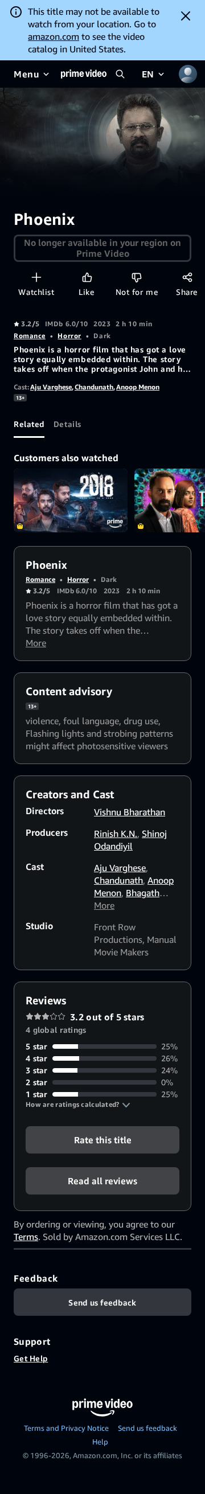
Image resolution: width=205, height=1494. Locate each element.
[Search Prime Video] (120, 74)
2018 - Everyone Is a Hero (71, 501)
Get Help (31, 1358)
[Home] (83, 74)
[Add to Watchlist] (36, 277)
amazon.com (53, 36)
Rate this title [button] (103, 1140)
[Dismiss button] (186, 15)
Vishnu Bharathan (129, 812)
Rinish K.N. (115, 833)
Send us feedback (147, 1428)
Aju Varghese (51, 387)
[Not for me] (136, 277)
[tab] (29, 424)
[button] (78, 1104)
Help (100, 1441)
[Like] (87, 277)
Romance (30, 335)
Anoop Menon (137, 387)
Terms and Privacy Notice (66, 1428)
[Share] (187, 277)
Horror (69, 335)
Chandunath (94, 387)
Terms (26, 1236)
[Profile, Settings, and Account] (187, 74)
